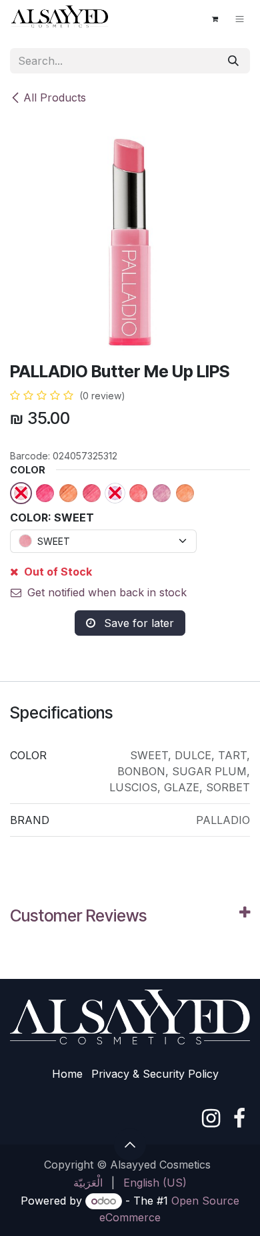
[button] (130, 1144)
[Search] (233, 60)
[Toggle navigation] (239, 18)
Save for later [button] (137, 623)
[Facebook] (239, 1118)
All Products (54, 97)
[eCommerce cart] (214, 18)
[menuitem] (88, 1183)
